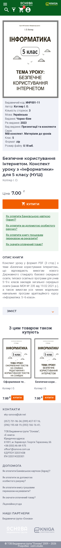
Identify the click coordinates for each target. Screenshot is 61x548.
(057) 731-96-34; (13, 421)
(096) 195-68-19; (13, 425)
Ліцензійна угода (12, 504)
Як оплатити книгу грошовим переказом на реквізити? (24, 236)
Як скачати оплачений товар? (24, 244)
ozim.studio (36, 546)
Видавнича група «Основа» (18, 518)
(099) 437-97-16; (31, 421)
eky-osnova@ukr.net (15, 414)
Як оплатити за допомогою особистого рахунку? (30, 227)
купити (33, 204)
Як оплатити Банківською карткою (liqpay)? (28, 218)
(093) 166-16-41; (31, 425)
